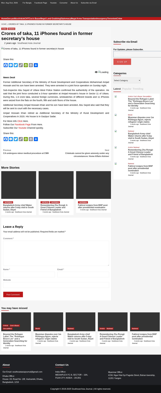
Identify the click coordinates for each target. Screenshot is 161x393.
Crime (119, 18)
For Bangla (27, 3)
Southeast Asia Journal (29, 43)
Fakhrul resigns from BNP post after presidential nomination (93, 206)
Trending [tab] (138, 88)
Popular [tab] (126, 88)
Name (6, 269)
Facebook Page (40, 3)
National (11, 29)
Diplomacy (66, 18)
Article (21, 18)
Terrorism (111, 18)
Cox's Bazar (137, 96)
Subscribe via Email (88, 3)
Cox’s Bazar (34, 18)
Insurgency (101, 18)
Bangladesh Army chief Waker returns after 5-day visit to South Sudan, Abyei (18, 207)
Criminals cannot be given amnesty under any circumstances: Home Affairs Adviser (87, 153)
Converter (64, 3)
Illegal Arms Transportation (83, 18)
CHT (27, 18)
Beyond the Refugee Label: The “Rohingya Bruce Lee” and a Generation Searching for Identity (141, 102)
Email (60, 269)
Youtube (53, 3)
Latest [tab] (117, 88)
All (95, 389)
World (130, 115)
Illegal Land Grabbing (50, 18)
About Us (74, 3)
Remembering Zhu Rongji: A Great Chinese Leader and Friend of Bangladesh (54, 207)
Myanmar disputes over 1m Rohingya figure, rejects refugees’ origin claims (141, 119)
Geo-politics (12, 18)
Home (4, 18)
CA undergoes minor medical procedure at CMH (26, 151)
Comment (8, 238)
